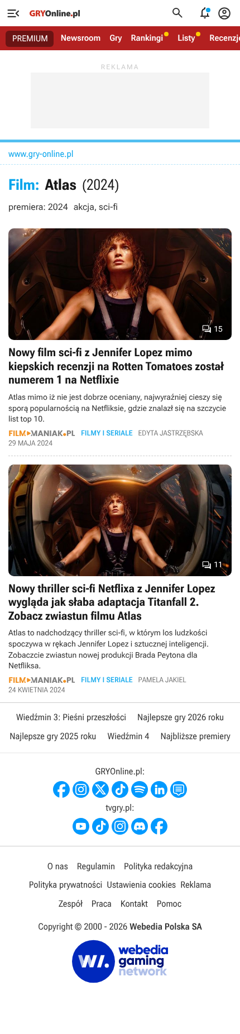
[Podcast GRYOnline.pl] (139, 789)
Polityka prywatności (66, 884)
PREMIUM (30, 38)
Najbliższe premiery (195, 736)
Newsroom (80, 38)
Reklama (195, 884)
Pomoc (169, 903)
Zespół (71, 903)
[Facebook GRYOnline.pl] (61, 789)
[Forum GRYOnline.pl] (178, 789)
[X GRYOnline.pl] (100, 789)
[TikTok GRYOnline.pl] (120, 789)
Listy (186, 38)
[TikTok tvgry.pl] (100, 826)
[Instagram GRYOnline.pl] (81, 789)
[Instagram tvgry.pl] (120, 826)
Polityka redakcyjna (158, 866)
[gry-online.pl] (55, 13)
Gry (115, 38)
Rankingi (147, 38)
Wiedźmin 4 (128, 736)
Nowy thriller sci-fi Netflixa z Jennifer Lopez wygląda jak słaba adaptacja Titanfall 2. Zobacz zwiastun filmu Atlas (120, 579)
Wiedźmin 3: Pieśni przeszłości (71, 717)
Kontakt (134, 903)
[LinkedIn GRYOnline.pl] (159, 789)
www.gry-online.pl (40, 154)
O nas (57, 866)
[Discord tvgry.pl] (139, 826)
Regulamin (96, 866)
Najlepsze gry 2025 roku (52, 736)
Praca (102, 903)
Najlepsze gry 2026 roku (180, 717)
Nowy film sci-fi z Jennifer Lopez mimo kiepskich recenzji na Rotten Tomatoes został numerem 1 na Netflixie (120, 337)
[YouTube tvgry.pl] (81, 826)
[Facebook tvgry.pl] (159, 826)
